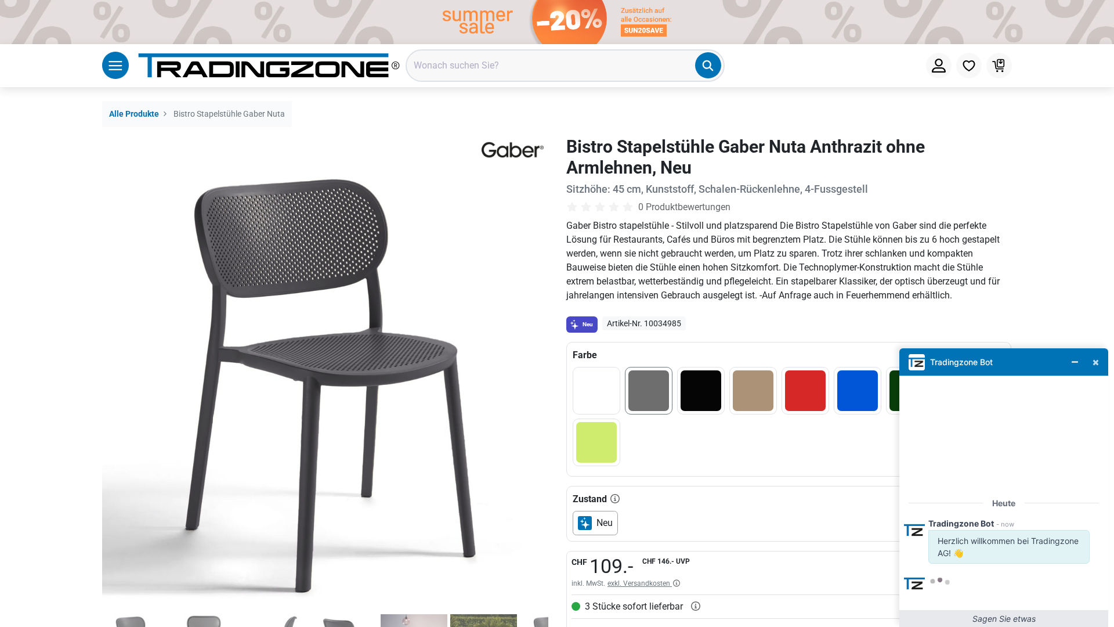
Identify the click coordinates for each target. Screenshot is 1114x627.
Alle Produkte (134, 114)
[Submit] (708, 65)
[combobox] (565, 65)
